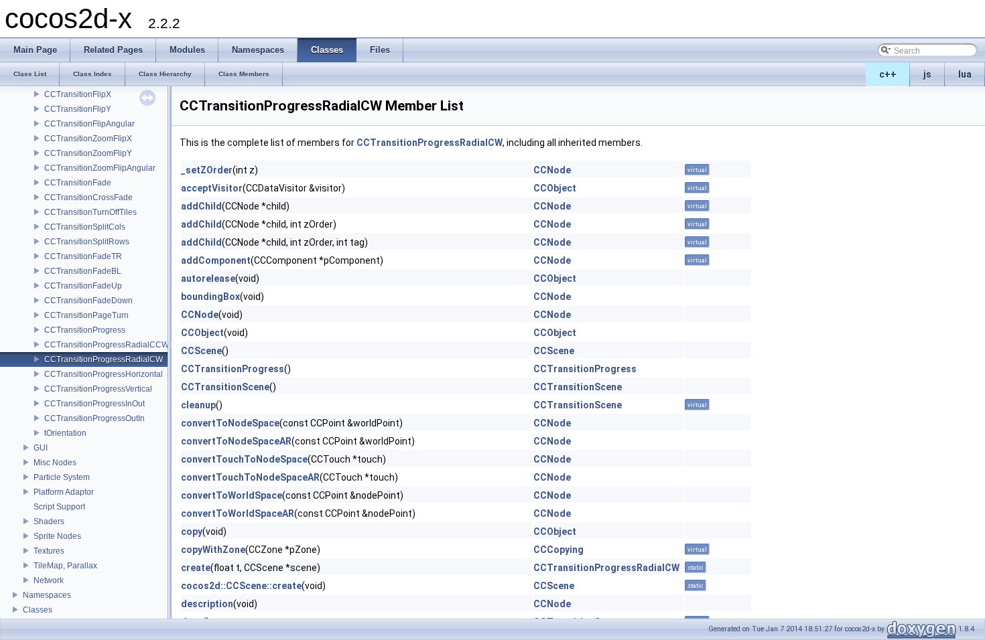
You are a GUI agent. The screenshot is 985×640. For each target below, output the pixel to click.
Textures (49, 551)
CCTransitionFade (77, 182)
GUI (41, 448)
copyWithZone (213, 549)
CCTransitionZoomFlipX (88, 138)
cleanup (198, 405)
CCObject (554, 188)
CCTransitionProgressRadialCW (103, 359)
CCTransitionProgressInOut (94, 403)
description (207, 603)
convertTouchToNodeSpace (244, 459)
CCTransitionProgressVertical (98, 389)
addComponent (216, 260)
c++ (888, 74)
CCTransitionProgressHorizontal (103, 374)
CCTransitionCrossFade (88, 197)
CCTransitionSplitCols (84, 227)
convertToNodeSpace (230, 423)
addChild (201, 206)
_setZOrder (207, 170)
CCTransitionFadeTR (83, 256)
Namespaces (47, 595)
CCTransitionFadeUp (83, 286)
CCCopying (558, 549)
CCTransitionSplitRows (86, 241)
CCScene (201, 350)
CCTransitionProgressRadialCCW (106, 344)
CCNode (552, 170)
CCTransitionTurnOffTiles (90, 212)
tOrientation (65, 433)
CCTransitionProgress (84, 330)
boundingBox (210, 296)
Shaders (49, 521)
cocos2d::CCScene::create (241, 585)
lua (965, 74)
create (195, 567)
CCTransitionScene (225, 387)
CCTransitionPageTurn (86, 315)
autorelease (208, 278)
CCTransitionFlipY (77, 109)
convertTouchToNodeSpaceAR (250, 477)
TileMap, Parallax (65, 565)
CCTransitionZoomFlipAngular (99, 168)
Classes (37, 610)
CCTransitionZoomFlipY (88, 153)
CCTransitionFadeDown (88, 300)
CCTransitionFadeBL (82, 271)
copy (191, 531)
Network (49, 580)
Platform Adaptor (64, 492)
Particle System (62, 477)
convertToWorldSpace (231, 495)
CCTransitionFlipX (77, 94)
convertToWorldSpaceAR (237, 513)
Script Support (59, 506)
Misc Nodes (55, 462)
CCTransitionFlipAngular (89, 124)
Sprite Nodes (57, 536)
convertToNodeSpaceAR (236, 441)
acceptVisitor (212, 188)
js (927, 74)
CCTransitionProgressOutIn (94, 418)
